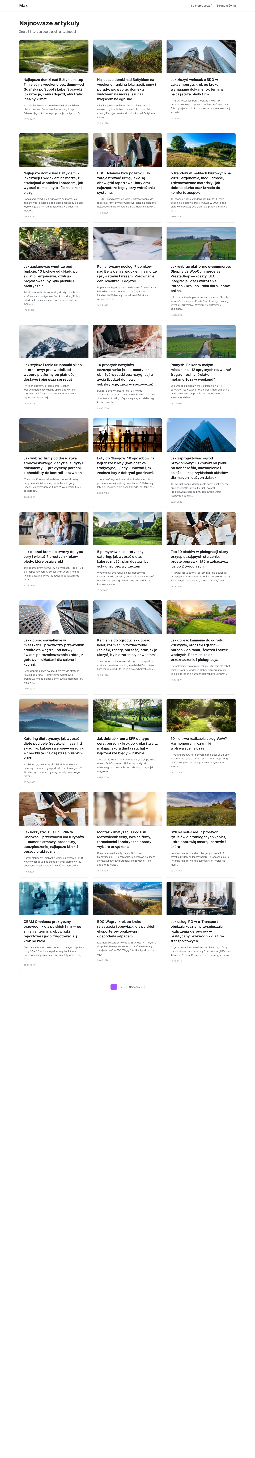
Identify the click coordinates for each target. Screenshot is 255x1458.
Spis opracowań (201, 5)
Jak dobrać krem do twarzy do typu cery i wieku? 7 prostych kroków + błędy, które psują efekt (53, 557)
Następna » (135, 987)
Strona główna (226, 5)
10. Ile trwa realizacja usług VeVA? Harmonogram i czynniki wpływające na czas (199, 743)
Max (23, 5)
